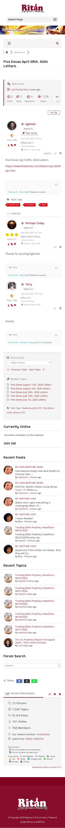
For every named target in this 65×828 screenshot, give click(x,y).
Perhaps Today (34, 223)
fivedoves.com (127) (32, 408)
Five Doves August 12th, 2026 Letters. (31, 384)
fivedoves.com (13, 205)
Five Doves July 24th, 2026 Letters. (29, 392)
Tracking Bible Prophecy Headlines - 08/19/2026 (35, 602)
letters (44, 205)
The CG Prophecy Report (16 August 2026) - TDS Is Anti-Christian (35, 641)
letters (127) (19, 412)
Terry (26, 89)
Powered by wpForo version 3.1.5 (46, 767)
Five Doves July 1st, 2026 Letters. (29, 399)
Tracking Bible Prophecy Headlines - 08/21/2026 (35, 589)
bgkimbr (30, 124)
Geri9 (22, 192)
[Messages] (15, 145)
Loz (20, 645)
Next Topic (35, 369)
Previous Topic (18, 369)
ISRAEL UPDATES (34, 738)
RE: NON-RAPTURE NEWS (29, 467)
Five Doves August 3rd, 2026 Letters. (31, 388)
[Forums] (6, 52)
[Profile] (8, 145)
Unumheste (43, 734)
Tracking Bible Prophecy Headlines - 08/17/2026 (35, 628)
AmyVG (22, 540)
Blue (20, 521)
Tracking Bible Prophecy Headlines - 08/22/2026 (35, 529)
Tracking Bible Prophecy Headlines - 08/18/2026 (35, 615)
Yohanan (34, 192)
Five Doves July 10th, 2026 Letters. (29, 395)
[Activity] (11, 145)
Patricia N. (13, 192)
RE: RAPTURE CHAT (25, 498)
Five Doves (30, 205)
